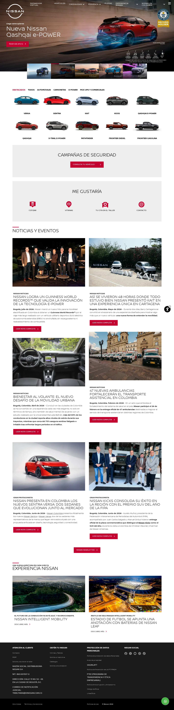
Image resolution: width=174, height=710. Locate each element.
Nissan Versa (45, 516)
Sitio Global (16, 704)
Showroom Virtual (36, 4)
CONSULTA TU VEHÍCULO (84, 164)
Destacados (18, 90)
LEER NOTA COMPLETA (25, 530)
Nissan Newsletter (85, 550)
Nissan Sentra (30, 516)
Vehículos (59, 3)
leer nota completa (25, 329)
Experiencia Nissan (122, 4)
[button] (169, 3)
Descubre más (21, 624)
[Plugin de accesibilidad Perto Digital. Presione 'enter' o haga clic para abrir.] (167, 309)
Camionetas (59, 90)
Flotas (108, 3)
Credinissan (75, 4)
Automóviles (44, 90)
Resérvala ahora (16, 44)
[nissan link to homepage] (15, 11)
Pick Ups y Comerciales (92, 90)
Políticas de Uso (93, 704)
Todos (31, 90)
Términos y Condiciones (33, 704)
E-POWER (73, 90)
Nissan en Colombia (147, 4)
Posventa (93, 4)
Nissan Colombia (55, 513)
